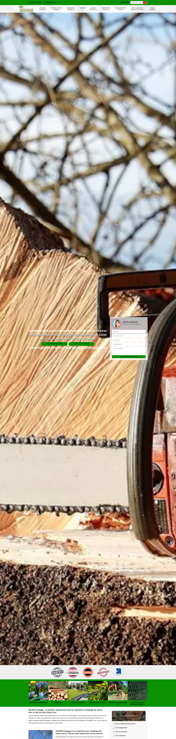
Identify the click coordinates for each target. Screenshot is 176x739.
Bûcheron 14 (83, 8)
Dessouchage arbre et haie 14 (120, 8)
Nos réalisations (54, 344)
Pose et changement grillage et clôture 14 (137, 8)
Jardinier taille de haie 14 (106, 8)
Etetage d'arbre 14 (152, 8)
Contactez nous (81, 344)
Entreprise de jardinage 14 (71, 8)
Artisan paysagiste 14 (93, 8)
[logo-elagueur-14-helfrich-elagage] (26, 9)
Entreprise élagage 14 (42, 8)
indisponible (36, 3)
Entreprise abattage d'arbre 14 (56, 8)
